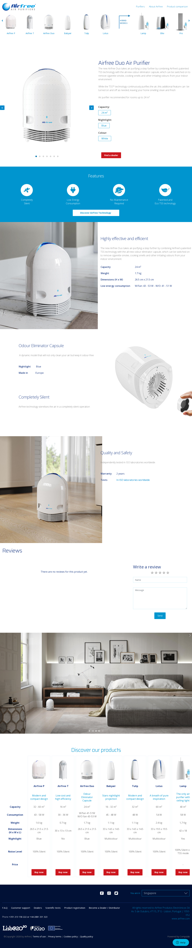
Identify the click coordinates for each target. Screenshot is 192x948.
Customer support (20, 907)
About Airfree (156, 6)
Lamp (143, 33)
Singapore (150, 893)
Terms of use (39, 936)
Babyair (67, 33)
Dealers (38, 907)
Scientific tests (53, 907)
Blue (103, 125)
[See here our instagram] (109, 893)
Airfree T (30, 33)
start (90, 730)
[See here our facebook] (101, 893)
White (104, 138)
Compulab (185, 936)
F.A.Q (5, 907)
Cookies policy (71, 936)
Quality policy (86, 936)
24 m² (104, 112)
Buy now (39, 872)
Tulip (86, 33)
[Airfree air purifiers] (19, 5)
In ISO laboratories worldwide (133, 480)
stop (102, 730)
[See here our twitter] (116, 893)
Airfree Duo (48, 33)
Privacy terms (55, 936)
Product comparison (177, 6)
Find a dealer (111, 155)
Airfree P (11, 33)
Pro (181, 33)
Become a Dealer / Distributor (104, 907)
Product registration (74, 907)
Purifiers (140, 6)
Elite (162, 33)
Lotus (105, 33)
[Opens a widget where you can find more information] (180, 942)
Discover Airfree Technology (96, 212)
